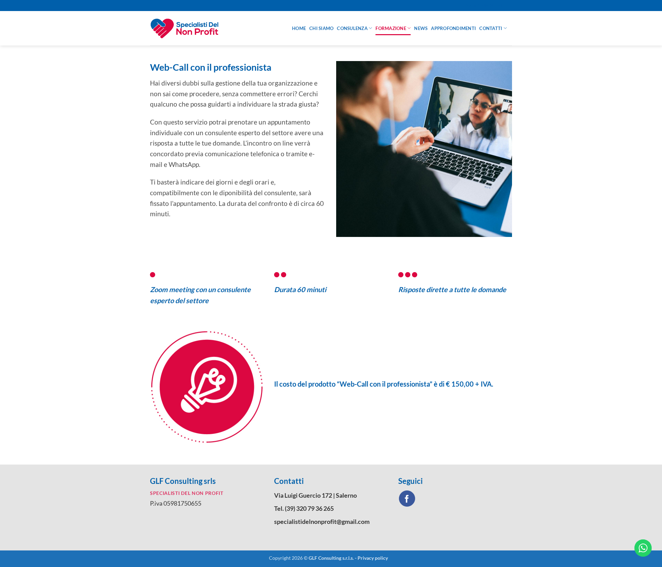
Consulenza (352, 28)
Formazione (390, 28)
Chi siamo (321, 28)
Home (299, 28)
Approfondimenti (453, 28)
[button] (489, 5)
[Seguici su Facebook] (407, 498)
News (421, 28)
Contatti (490, 28)
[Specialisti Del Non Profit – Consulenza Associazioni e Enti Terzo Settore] (216, 28)
